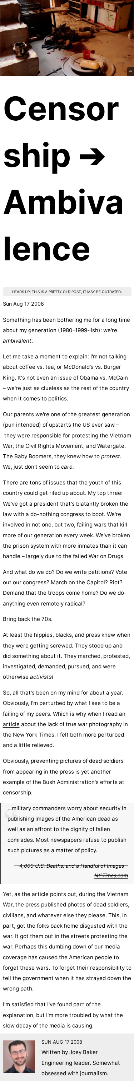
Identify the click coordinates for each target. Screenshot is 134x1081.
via (130, 71)
